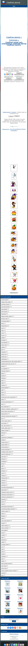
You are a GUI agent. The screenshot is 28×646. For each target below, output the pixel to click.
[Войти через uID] (8, 628)
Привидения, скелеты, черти (6, 492)
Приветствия (3, 489)
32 (13, 129)
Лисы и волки (3, 423)
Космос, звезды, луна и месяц (7, 411)
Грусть (2, 332)
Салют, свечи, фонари (5, 520)
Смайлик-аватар (13, 3)
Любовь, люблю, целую (5, 427)
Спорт (2, 549)
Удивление (3, 556)
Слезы (2, 532)
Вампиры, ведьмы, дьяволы (6, 316)
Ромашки (3, 515)
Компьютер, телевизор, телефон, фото (8, 408)
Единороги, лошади (5, 370)
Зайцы (2, 382)
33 (14, 129)
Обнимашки (3, 461)
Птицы (2, 501)
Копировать (19, 73)
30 (10, 129)
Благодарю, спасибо (5, 304)
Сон (2, 546)
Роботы (2, 513)
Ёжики (2, 373)
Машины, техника (4, 430)
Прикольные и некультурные (6, 494)
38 (22, 129)
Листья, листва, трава (5, 420)
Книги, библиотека (4, 406)
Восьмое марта (4, 325)
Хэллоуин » (14, 40)
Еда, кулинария (4, 368)
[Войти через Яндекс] (15, 628)
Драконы (3, 366)
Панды (2, 468)
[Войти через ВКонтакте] (10, 628)
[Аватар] (14, 167)
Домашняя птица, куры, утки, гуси (7, 363)
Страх (2, 551)
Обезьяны (3, 458)
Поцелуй (3, 482)
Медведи (3, 432)
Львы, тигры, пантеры (5, 425)
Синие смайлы (4, 530)
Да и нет (2, 335)
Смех (2, 537)
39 (23, 129)
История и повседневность (6, 401)
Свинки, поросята (4, 525)
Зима (2, 389)
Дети (2, 349)
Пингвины (3, 470)
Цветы (2, 380)
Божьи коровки (4, 309)
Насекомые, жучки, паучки (6, 451)
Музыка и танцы (4, 442)
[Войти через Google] (17, 628)
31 (12, 129)
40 (24, 129)
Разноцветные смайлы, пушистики (8, 508)
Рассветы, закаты (4, 511)
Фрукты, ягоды (4, 568)
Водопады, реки (4, 318)
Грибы (2, 330)
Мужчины (3, 439)
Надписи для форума (5, 449)
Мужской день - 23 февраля (6, 437)
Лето (2, 418)
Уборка (2, 553)
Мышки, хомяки (4, 444)
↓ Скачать (11, 116)
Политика (3, 480)
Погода (2, 473)
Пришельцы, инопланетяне (6, 496)
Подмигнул (3, 475)
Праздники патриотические (6, 487)
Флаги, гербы (3, 565)
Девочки (2, 337)
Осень (2, 463)
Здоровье (3, 385)
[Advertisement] (14, 22)
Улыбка (2, 561)
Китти (2, 404)
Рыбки (2, 518)
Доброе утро (3, 354)
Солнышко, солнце (5, 544)
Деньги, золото (4, 344)
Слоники (3, 534)
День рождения (4, 342)
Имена (2, 399)
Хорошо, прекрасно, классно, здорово (8, 570)
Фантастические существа (6, 563)
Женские (3, 375)
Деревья (2, 347)
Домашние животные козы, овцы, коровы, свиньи (10, 361)
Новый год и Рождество (5, 454)
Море (2, 435)
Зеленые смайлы (4, 387)
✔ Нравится (16, 116)
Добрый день (3, 356)
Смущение (3, 539)
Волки (2, 323)
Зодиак (2, 394)
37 (20, 129)
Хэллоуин (13, 112)
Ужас (2, 558)
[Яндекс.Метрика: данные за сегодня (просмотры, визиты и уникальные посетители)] (14, 634)
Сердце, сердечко (4, 527)
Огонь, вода (3, 456)
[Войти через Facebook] (13, 628)
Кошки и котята (4, 413)
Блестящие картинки (5, 306)
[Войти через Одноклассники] (20, 628)
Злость (2, 392)
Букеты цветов (4, 311)
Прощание (3, 499)
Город (2, 328)
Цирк (2, 575)
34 (16, 129)
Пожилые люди (4, 477)
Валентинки (3, 313)
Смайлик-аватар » (14, 37)
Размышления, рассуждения (6, 506)
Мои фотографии (4, 299)
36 (19, 129)
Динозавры (3, 351)
